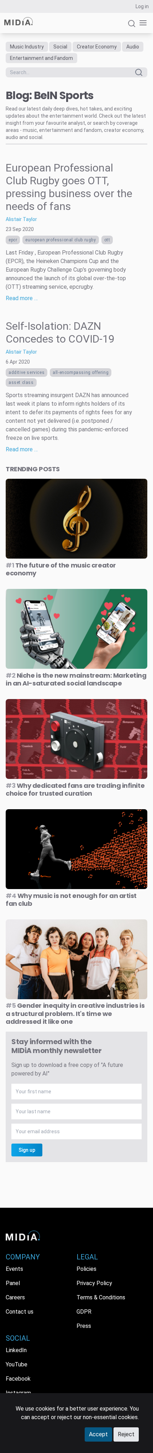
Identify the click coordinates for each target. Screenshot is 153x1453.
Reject (126, 1434)
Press (83, 1326)
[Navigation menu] (141, 23)
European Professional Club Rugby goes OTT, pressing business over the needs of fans (69, 186)
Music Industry (27, 47)
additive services (26, 372)
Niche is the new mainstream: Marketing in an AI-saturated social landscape (76, 679)
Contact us (19, 1311)
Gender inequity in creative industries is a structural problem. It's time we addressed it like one (75, 1013)
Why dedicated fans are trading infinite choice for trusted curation (75, 789)
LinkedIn (16, 1350)
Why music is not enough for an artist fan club (71, 899)
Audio (132, 47)
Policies (86, 1268)
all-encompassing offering (81, 372)
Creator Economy (97, 47)
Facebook (18, 1378)
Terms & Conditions (100, 1297)
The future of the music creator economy (61, 569)
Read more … (22, 298)
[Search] (131, 26)
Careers (15, 1297)
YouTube (16, 1364)
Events (14, 1268)
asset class (21, 382)
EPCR (13, 239)
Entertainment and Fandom (41, 58)
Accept (98, 1434)
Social (60, 47)
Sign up (27, 1150)
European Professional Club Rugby (60, 239)
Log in (142, 6)
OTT (107, 239)
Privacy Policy (94, 1283)
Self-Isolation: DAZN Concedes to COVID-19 (60, 332)
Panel (13, 1283)
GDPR (83, 1311)
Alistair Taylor (21, 219)
